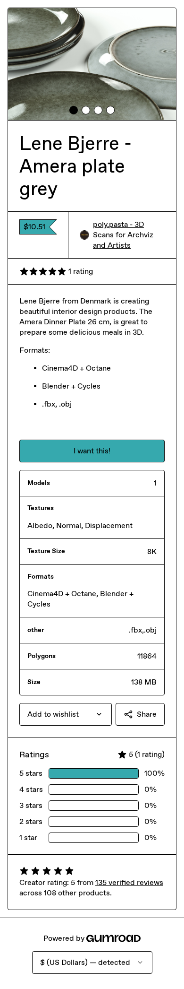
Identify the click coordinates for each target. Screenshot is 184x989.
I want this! (92, 450)
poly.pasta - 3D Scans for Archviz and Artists (123, 235)
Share (147, 714)
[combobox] (65, 714)
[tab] (73, 110)
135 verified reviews (129, 882)
